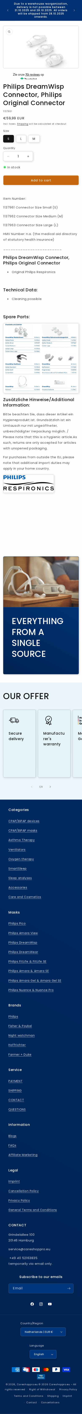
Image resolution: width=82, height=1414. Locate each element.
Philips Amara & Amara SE (28, 971)
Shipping (22, 123)
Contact (31, 1402)
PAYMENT (15, 1081)
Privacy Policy (19, 1200)
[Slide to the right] (50, 786)
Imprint (14, 1181)
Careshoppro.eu (27, 1384)
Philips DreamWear (23, 952)
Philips (13, 1016)
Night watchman (21, 1035)
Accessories (17, 887)
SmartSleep (17, 868)
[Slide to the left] (31, 786)
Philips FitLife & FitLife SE (27, 961)
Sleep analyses (20, 878)
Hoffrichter (17, 1045)
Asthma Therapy (21, 840)
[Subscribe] (68, 1288)
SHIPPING (15, 1090)
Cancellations (50, 1402)
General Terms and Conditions (32, 1210)
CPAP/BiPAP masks (22, 830)
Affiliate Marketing (22, 1155)
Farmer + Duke (20, 1054)
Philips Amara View (23, 933)
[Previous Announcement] (7, 10)
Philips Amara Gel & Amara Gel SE (34, 980)
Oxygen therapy (21, 859)
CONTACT (16, 1100)
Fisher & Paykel (20, 1026)
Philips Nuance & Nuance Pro (31, 990)
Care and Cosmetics (24, 897)
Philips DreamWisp (22, 942)
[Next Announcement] (74, 10)
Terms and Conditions (28, 1396)
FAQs (12, 1145)
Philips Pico (17, 923)
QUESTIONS (17, 1109)
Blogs (12, 1136)
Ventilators (17, 850)
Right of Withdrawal (42, 1389)
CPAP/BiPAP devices (24, 821)
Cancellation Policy (23, 1191)
